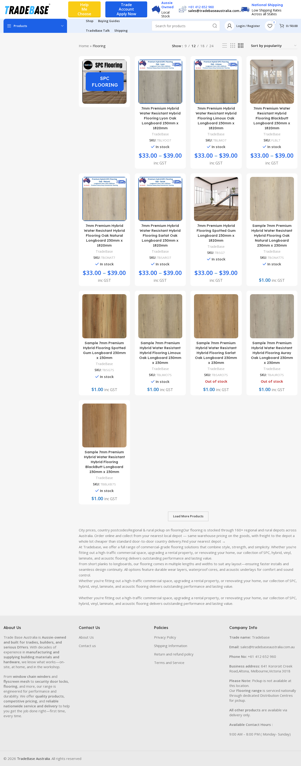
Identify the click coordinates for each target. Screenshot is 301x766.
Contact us (87, 645)
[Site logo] (27, 9)
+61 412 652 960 (201, 7)
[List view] (224, 45)
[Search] (215, 26)
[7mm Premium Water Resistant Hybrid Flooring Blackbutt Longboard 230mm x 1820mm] (272, 82)
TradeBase (160, 134)
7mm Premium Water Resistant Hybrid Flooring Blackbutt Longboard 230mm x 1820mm (271, 118)
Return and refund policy (174, 654)
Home (84, 45)
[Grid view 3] (232, 45)
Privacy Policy (165, 637)
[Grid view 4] (240, 45)
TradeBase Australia (33, 758)
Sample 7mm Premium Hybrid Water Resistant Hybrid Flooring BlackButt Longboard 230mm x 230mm (104, 462)
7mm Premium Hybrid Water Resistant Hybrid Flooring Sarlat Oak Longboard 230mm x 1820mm (160, 235)
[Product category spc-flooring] (104, 82)
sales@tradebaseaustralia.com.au (216, 10)
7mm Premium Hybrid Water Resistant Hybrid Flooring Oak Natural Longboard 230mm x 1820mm (104, 235)
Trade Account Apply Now (126, 9)
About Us (86, 637)
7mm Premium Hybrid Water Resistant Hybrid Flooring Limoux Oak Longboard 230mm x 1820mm (216, 118)
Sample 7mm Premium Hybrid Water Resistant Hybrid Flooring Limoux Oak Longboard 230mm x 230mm (160, 353)
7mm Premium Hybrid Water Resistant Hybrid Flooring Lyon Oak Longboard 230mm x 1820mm (160, 118)
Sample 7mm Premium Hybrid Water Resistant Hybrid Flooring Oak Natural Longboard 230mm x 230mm (271, 235)
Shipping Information (170, 645)
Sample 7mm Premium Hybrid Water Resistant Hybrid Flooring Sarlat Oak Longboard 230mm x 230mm (216, 353)
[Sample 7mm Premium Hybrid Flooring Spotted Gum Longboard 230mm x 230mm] (104, 316)
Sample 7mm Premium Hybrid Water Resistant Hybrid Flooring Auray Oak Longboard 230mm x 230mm (272, 353)
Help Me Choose (84, 9)
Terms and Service (169, 662)
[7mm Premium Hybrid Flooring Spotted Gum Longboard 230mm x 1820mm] (216, 199)
